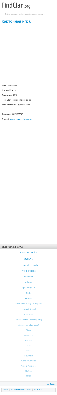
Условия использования (21, 390)
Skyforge (28, 371)
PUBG (28, 376)
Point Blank (28, 314)
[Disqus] (28, 166)
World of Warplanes (28, 366)
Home (5, 390)
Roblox (28, 351)
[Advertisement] (28, 54)
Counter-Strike (28, 252)
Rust (28, 346)
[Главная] (16, 5)
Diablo (28, 330)
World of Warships (28, 361)
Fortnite (28, 298)
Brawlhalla (28, 356)
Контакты (38, 390)
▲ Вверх (51, 384)
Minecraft (28, 276)
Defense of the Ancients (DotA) (28, 320)
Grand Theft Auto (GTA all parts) (28, 304)
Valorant (28, 282)
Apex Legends (28, 287)
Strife (28, 293)
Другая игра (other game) (21, 119)
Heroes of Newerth (28, 309)
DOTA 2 (28, 258)
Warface (28, 341)
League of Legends (29, 265)
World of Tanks (28, 271)
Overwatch (28, 335)
